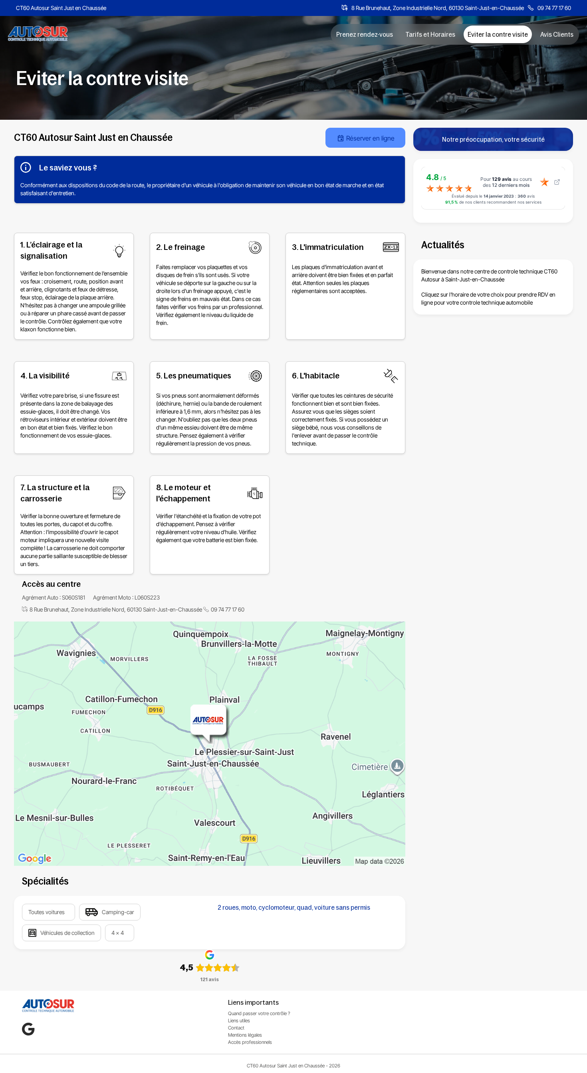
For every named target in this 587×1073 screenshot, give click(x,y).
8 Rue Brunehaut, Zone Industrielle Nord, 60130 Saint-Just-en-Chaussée (437, 7)
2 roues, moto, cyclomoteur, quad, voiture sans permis (294, 907)
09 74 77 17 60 (554, 7)
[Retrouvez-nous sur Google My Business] (28, 1029)
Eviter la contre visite (498, 34)
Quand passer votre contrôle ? (259, 1013)
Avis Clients (556, 34)
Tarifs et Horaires (430, 34)
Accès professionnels (250, 1042)
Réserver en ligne (370, 138)
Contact (236, 1028)
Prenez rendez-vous (364, 34)
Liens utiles (239, 1021)
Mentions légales (245, 1035)
